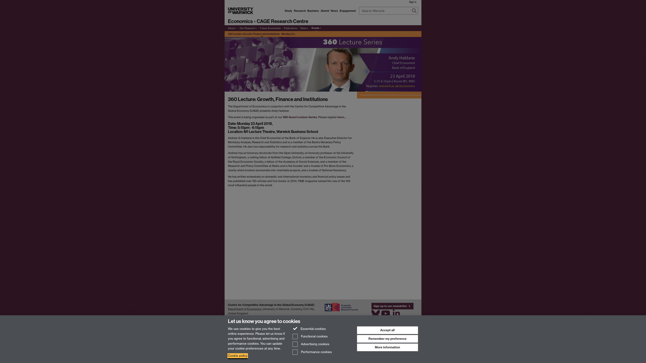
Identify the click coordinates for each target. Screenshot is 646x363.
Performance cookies (316, 352)
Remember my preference (387, 339)
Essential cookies (313, 329)
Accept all (387, 330)
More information (387, 347)
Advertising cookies (314, 344)
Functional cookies (314, 336)
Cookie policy (237, 356)
